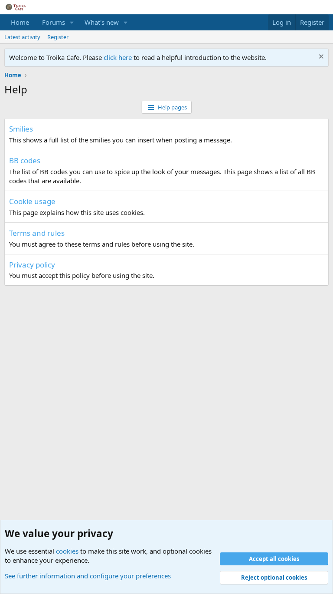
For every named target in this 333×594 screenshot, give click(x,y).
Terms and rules (37, 233)
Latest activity (22, 37)
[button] (72, 22)
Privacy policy (32, 265)
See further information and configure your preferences (88, 575)
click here (119, 57)
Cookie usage (32, 201)
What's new (102, 22)
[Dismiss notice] (320, 57)
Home (20, 22)
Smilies (21, 129)
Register (58, 37)
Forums (53, 22)
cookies (67, 551)
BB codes (24, 160)
